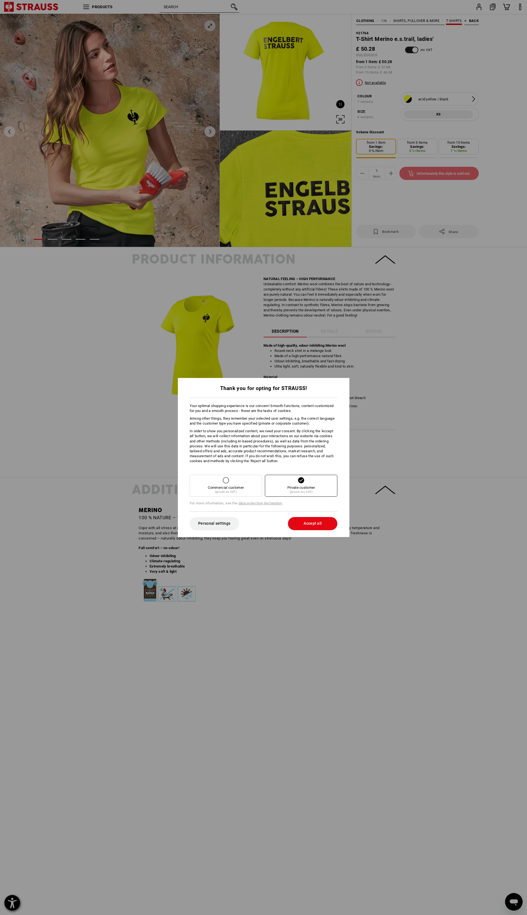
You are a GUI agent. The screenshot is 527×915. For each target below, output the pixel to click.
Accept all (313, 523)
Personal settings (214, 523)
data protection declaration (260, 503)
